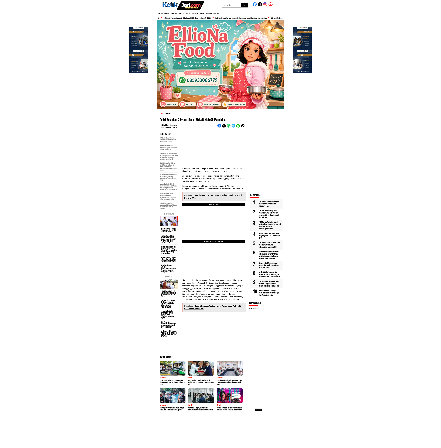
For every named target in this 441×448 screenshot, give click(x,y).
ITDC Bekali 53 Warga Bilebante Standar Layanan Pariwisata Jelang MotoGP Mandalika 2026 (168, 304)
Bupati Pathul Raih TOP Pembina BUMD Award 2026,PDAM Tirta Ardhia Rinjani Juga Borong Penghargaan (169, 250)
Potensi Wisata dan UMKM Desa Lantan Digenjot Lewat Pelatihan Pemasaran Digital (168, 314)
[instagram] (265, 6)
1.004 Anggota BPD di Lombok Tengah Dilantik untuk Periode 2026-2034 (168, 293)
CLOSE (258, 410)
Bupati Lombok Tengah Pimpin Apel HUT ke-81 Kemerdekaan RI (168, 230)
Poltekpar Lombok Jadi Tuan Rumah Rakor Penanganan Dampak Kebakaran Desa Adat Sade (220, 18)
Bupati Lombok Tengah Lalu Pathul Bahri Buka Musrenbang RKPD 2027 (168, 259)
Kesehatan (195, 13)
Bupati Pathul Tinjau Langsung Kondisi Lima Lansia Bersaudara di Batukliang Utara (269, 265)
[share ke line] (238, 127)
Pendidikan (209, 13)
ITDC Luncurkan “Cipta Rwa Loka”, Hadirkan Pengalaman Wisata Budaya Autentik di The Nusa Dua (269, 284)
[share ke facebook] (219, 127)
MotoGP (166, 13)
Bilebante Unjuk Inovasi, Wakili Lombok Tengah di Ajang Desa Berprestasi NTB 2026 (169, 333)
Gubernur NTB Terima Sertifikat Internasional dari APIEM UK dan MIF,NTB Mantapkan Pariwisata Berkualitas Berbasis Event (269, 255)
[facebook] (255, 6)
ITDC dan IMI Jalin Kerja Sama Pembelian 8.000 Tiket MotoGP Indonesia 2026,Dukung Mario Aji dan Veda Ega (269, 214)
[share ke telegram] (234, 127)
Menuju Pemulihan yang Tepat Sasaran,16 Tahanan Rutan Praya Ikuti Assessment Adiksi (269, 293)
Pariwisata (174, 13)
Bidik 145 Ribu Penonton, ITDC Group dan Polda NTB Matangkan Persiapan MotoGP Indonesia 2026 (269, 274)
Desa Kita (181, 13)
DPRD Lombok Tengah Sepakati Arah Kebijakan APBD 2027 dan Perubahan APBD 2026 (166, 18)
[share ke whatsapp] (229, 127)
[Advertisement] (220, 430)
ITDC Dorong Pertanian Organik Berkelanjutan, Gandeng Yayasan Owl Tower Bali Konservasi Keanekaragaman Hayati (270, 225)
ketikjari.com (164, 125)
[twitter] (260, 6)
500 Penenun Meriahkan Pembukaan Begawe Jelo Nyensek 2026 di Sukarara (168, 324)
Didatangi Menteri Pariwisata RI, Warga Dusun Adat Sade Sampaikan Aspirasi (272, 18)
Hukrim (202, 13)
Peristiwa (216, 13)
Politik (188, 13)
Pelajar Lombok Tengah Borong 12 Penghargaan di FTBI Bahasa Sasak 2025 (269, 236)
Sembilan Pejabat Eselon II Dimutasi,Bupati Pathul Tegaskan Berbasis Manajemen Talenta (168, 268)
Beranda (160, 13)
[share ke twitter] (224, 127)
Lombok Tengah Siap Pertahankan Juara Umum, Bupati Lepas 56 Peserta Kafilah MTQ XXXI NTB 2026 (168, 239)
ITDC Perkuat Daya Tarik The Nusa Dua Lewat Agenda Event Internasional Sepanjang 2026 (269, 245)
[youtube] (271, 6)
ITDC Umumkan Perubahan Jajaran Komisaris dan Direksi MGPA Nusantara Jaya (269, 204)
